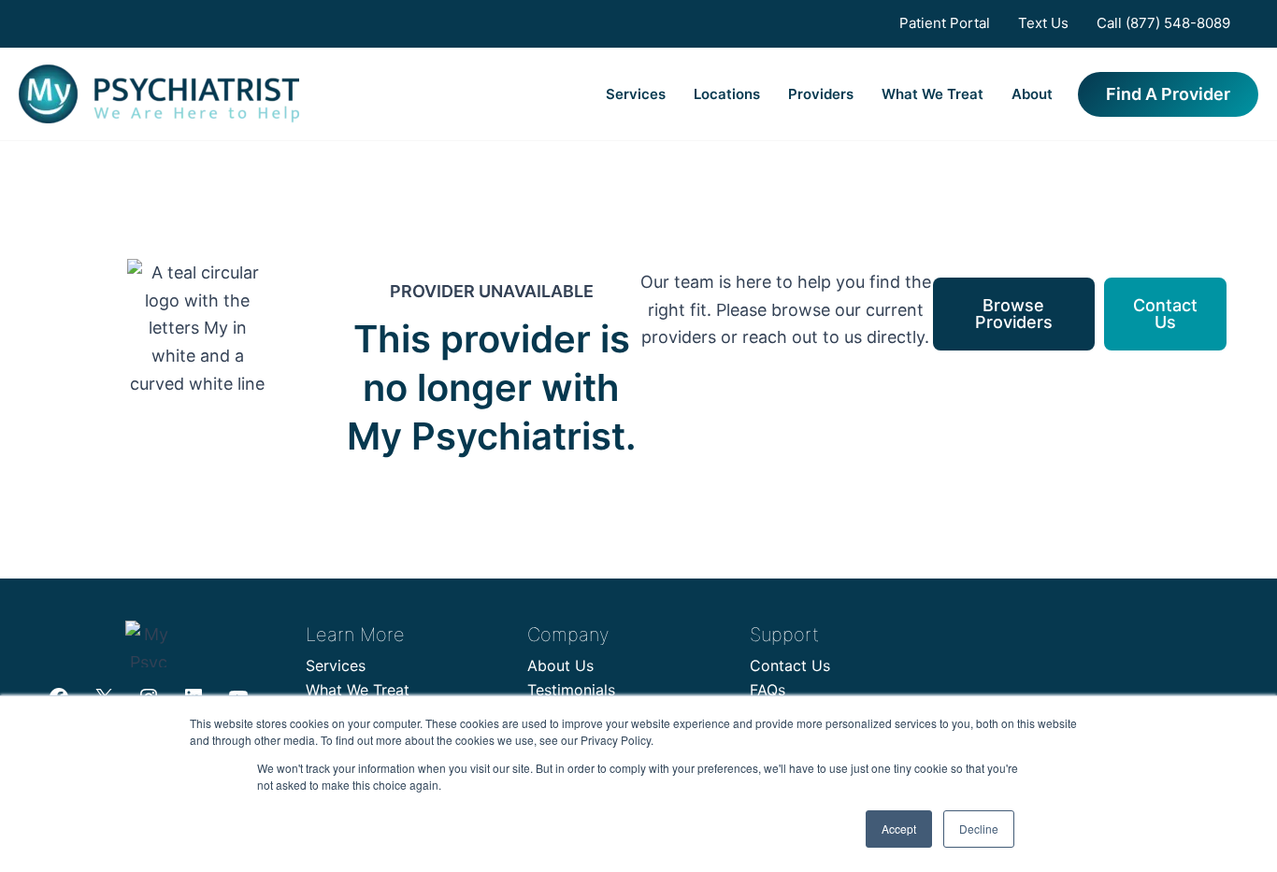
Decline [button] (978, 828)
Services (636, 94)
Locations (727, 94)
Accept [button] (899, 828)
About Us (560, 665)
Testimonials (571, 689)
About (1032, 94)
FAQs (767, 689)
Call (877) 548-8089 (1163, 23)
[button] (1168, 94)
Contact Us (790, 665)
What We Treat (932, 94)
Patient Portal (944, 23)
